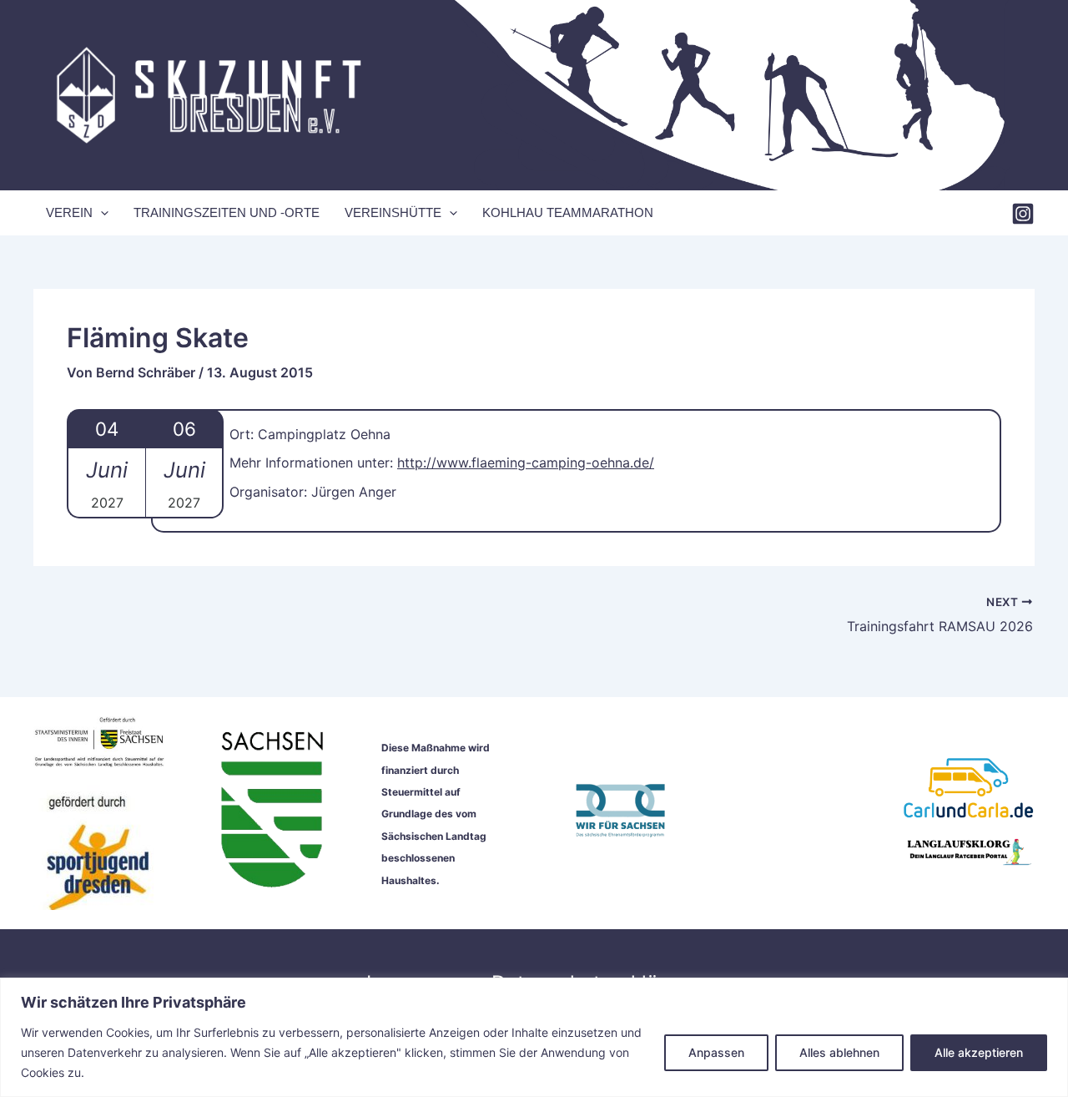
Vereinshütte (393, 212)
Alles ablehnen (839, 1052)
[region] (534, 1037)
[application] (100, 212)
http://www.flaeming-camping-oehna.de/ (525, 462)
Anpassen (716, 1052)
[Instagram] (1023, 213)
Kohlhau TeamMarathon (567, 212)
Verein (69, 212)
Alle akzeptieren (978, 1052)
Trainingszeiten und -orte (227, 212)
